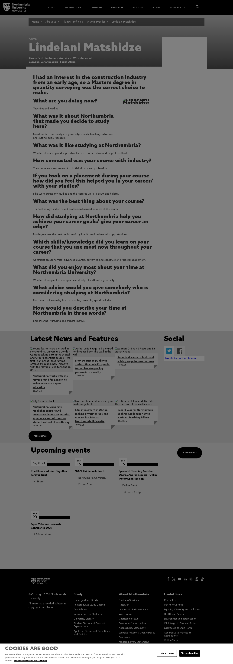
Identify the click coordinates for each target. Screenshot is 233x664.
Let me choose (167, 653)
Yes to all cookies (189, 653)
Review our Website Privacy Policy (30, 661)
